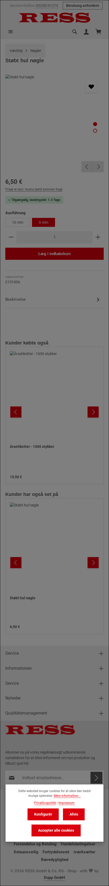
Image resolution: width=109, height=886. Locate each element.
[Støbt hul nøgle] (54, 123)
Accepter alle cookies (56, 830)
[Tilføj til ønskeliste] (91, 87)
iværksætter (84, 852)
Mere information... (67, 796)
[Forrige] (87, 166)
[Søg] (74, 31)
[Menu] (10, 31)
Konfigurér (43, 814)
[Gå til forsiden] (54, 18)
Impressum (66, 803)
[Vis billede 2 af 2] (95, 131)
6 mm (43, 222)
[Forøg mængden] (98, 237)
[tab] (53, 300)
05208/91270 (47, 5)
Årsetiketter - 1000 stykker (32, 446)
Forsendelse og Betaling (35, 844)
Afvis (74, 814)
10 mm (17, 222)
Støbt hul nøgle (22, 598)
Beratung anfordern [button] (82, 5)
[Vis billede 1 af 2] (95, 124)
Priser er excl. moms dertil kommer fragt (33, 189)
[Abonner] (96, 778)
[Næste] (98, 166)
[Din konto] (86, 31)
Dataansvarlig (26, 852)
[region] (54, 123)
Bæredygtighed (54, 859)
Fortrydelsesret (56, 852)
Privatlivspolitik (45, 803)
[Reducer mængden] (11, 237)
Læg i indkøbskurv (54, 253)
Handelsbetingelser (78, 844)
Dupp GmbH (54, 877)
